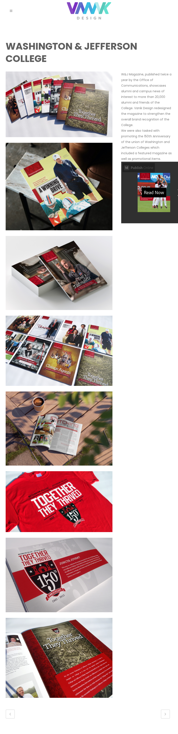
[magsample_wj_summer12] (59, 233)
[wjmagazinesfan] (59, 140)
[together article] (59, 700)
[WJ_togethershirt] (59, 535)
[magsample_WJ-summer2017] (59, 313)
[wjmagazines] (59, 388)
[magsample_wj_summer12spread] (59, 468)
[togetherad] (59, 615)
